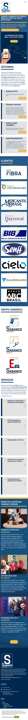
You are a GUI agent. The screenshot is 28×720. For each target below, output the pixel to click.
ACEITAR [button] (16, 717)
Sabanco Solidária (8, 706)
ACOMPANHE (22, 98)
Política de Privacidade (5, 679)
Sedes (5, 707)
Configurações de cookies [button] (7, 717)
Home (3, 702)
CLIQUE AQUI (14, 41)
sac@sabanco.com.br (7, 689)
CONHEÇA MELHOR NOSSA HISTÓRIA (10, 29)
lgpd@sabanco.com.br (16, 677)
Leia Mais (14, 642)
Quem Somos (5, 703)
